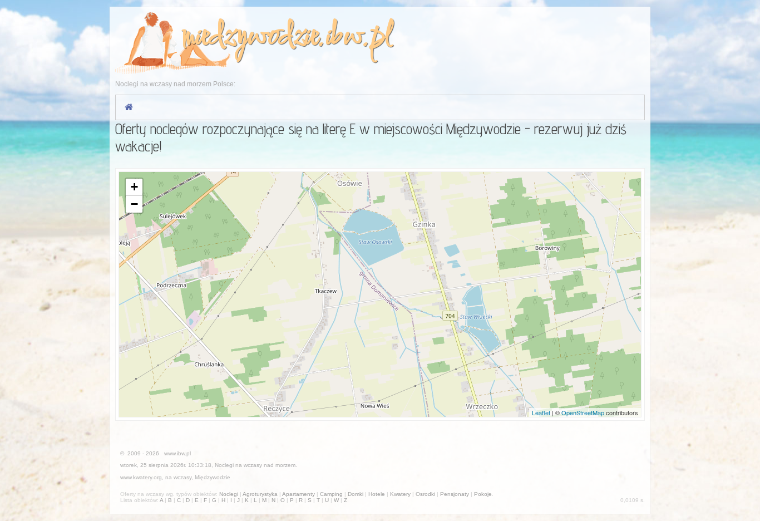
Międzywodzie (212, 477)
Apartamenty (298, 494)
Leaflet (541, 412)
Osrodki (425, 494)
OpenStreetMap (582, 412)
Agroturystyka (260, 494)
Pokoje (483, 494)
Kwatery (400, 494)
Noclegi (224, 465)
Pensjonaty (454, 494)
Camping (331, 494)
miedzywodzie (250, 37)
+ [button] (134, 187)
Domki (355, 494)
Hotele (376, 494)
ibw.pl (358, 37)
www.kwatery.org (141, 477)
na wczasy (178, 477)
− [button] (134, 204)
